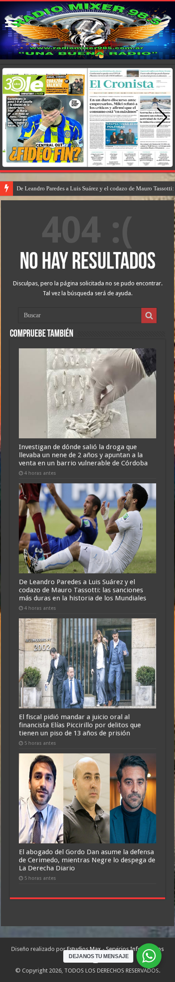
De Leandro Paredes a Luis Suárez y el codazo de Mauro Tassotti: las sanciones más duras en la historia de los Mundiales (82, 590)
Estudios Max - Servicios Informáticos (115, 949)
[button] (162, 117)
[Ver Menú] (11, 23)
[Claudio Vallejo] (87, 30)
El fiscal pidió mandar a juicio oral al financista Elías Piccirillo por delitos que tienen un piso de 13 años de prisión (80, 725)
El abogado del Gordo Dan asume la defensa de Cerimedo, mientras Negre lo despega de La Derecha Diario (87, 860)
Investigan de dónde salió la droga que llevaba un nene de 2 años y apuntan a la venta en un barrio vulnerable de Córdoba (83, 455)
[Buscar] (149, 315)
